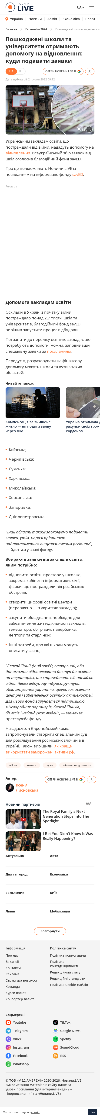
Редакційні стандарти (67, 978)
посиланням (59, 351)
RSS (63, 1055)
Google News (70, 1030)
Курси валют (16, 993)
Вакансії (12, 961)
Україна (16, 19)
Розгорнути (50, 931)
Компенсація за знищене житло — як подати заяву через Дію (28, 426)
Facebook (20, 1055)
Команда (13, 986)
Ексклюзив (15, 893)
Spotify (65, 1039)
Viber (17, 1039)
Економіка (71, 19)
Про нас (12, 955)
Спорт (90, 19)
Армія (52, 19)
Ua (79, 7)
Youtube (19, 1022)
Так (92, 1112)
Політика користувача (68, 955)
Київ (53, 893)
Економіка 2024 (36, 29)
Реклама (13, 974)
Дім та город (16, 874)
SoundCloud (69, 1047)
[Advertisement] (50, 240)
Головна (11, 29)
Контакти (13, 968)
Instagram (21, 1047)
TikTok (65, 1022)
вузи (50, 765)
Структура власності (22, 980)
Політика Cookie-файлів (69, 984)
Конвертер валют (20, 999)
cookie (35, 1112)
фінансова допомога (77, 765)
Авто (54, 856)
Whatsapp (21, 1064)
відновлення (18, 153)
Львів (10, 911)
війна (13, 765)
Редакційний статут (66, 972)
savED (77, 174)
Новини (35, 19)
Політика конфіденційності (64, 963)
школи (31, 765)
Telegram (20, 1030)
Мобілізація (60, 911)
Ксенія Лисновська (27, 788)
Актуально (15, 856)
